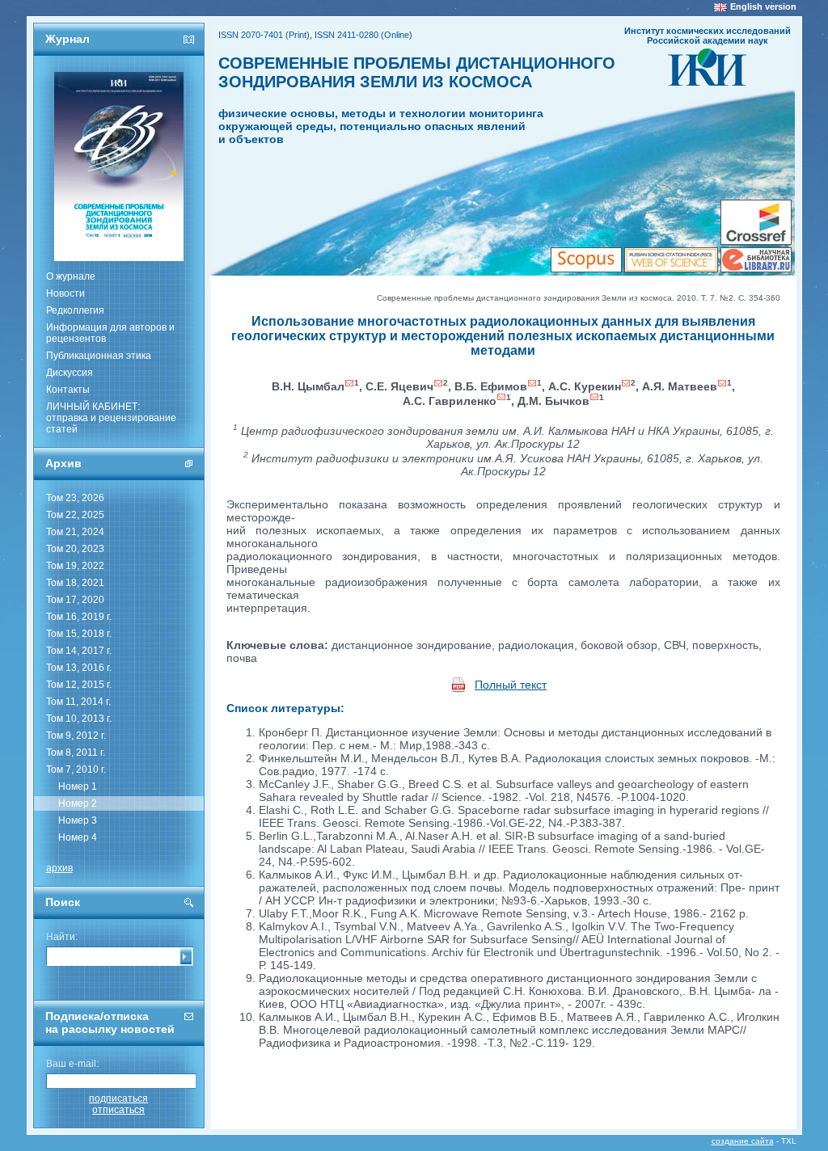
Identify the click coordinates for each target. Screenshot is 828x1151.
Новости (65, 293)
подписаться (118, 1098)
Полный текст (511, 684)
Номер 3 (77, 820)
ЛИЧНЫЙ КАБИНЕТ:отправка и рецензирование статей (111, 418)
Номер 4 (77, 837)
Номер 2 (77, 803)
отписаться (118, 1109)
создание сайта (743, 1140)
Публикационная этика (98, 355)
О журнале (70, 276)
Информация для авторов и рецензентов (110, 333)
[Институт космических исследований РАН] (707, 81)
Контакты (68, 389)
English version (763, 6)
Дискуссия (69, 372)
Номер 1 (77, 786)
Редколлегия (75, 310)
